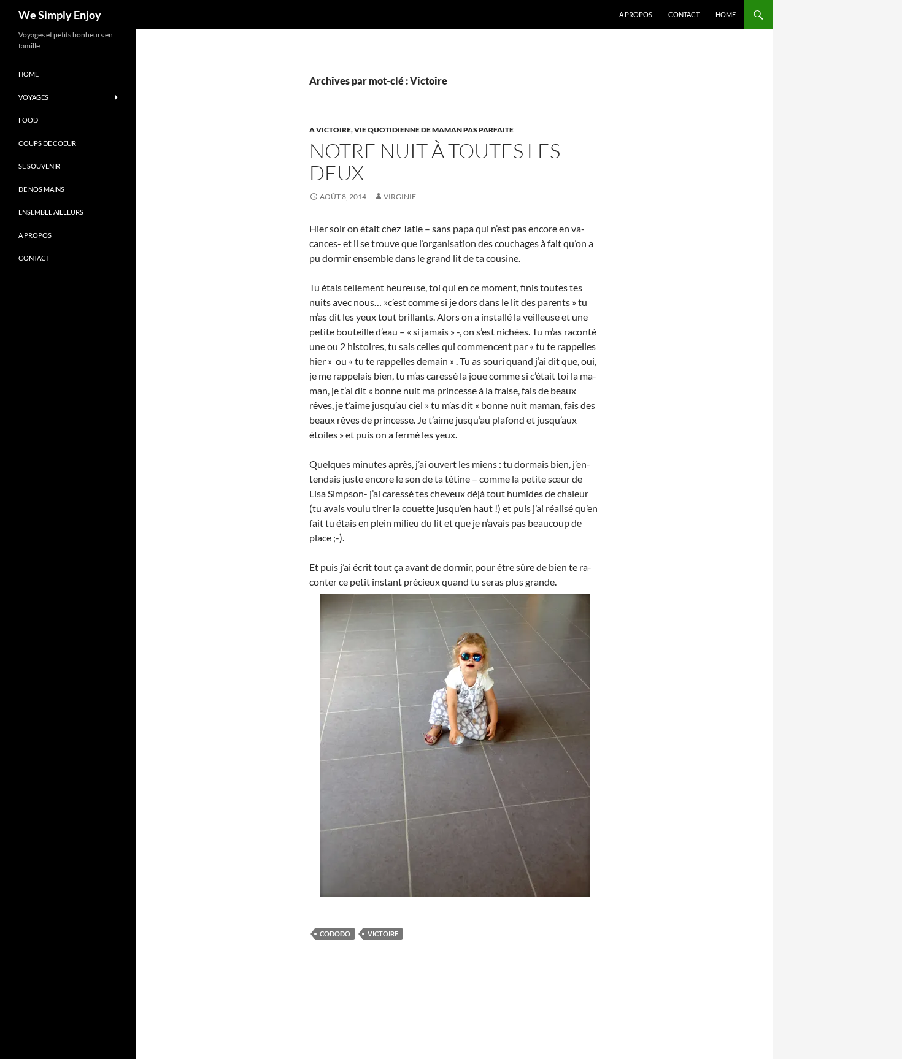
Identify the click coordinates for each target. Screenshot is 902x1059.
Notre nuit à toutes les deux (434, 161)
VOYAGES (33, 97)
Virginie (400, 196)
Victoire (383, 934)
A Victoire (330, 129)
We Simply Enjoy (59, 14)
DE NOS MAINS (41, 189)
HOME (725, 14)
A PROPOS (635, 14)
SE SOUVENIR (39, 166)
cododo (335, 934)
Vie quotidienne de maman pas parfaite (434, 129)
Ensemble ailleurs (50, 212)
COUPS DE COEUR (47, 143)
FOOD (28, 120)
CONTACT (684, 14)
